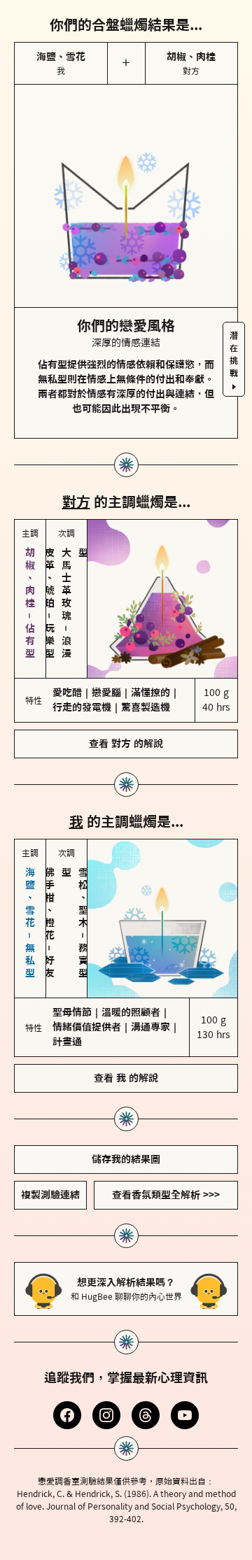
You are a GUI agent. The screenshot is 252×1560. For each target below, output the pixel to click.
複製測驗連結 (50, 1195)
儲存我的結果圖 (126, 1159)
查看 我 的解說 (126, 1078)
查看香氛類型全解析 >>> (166, 1195)
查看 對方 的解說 (126, 744)
